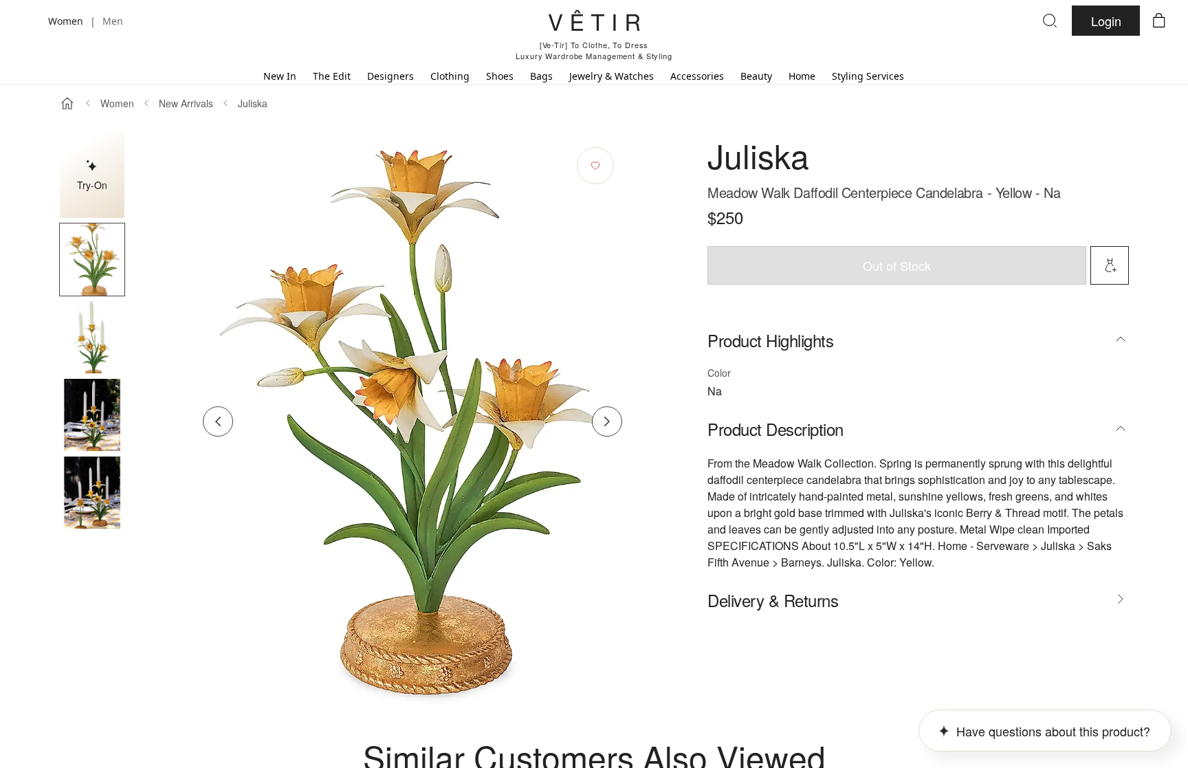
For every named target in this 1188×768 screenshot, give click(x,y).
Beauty (756, 76)
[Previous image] (218, 421)
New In (279, 76)
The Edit (332, 76)
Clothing (450, 76)
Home (802, 76)
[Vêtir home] (594, 22)
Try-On (92, 185)
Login (1106, 21)
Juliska (252, 103)
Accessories (697, 76)
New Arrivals (186, 103)
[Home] (67, 103)
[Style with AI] (1109, 265)
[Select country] (29, 20)
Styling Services (868, 76)
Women (117, 103)
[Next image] (607, 421)
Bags (541, 76)
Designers (390, 76)
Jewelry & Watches (611, 76)
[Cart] (1159, 20)
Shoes (500, 76)
